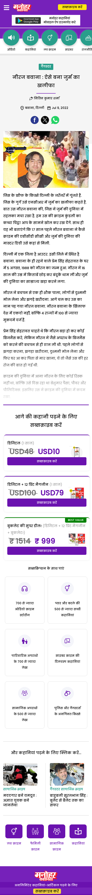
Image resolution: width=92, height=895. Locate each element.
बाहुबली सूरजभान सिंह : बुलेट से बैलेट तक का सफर (69, 800)
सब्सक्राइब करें (72, 7)
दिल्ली (40, 108)
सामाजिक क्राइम (14, 789)
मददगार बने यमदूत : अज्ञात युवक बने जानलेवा (20, 800)
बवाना (29, 108)
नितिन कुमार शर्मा (46, 98)
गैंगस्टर (46, 67)
